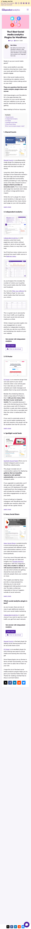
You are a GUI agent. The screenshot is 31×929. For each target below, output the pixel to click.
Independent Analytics (11, 238)
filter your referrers (18, 291)
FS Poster (7, 379)
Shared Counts (8, 160)
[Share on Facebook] (10, 683)
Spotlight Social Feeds (11, 461)
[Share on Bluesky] (24, 683)
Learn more (7, 207)
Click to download (15, 349)
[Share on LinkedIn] (14, 683)
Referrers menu (11, 256)
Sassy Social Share (10, 543)
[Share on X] (5, 683)
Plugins (12, 40)
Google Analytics (18, 561)
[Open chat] (26, 924)
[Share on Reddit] (19, 683)
